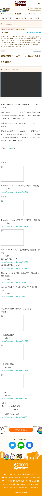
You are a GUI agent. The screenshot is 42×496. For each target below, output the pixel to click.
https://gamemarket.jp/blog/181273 (14, 282)
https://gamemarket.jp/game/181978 (15, 192)
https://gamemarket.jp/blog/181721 (14, 268)
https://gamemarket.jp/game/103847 (15, 370)
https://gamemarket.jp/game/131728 (15, 341)
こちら (9, 148)
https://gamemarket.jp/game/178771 (15, 262)
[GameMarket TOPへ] (21, 466)
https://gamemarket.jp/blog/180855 (14, 296)
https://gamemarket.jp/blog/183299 (14, 417)
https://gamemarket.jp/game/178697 (15, 226)
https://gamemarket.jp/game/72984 (14, 398)
